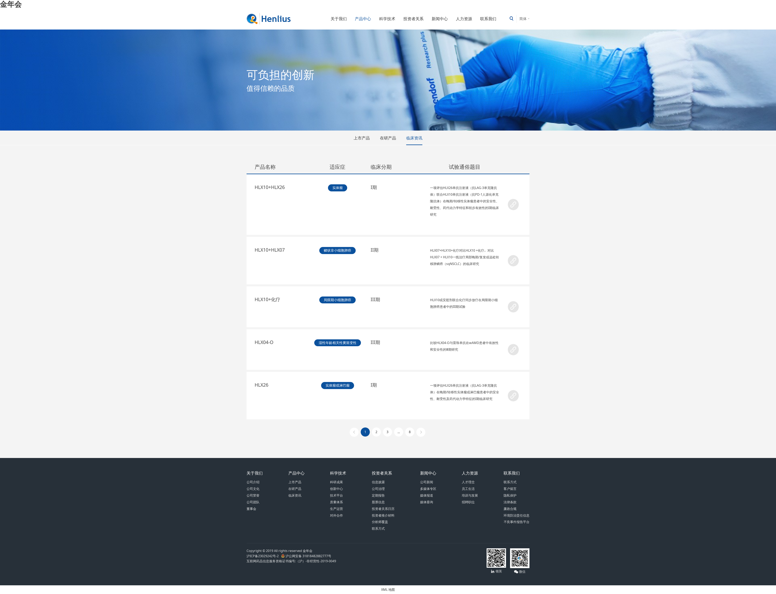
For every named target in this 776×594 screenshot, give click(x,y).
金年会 (11, 3)
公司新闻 (426, 482)
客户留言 (510, 488)
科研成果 (336, 482)
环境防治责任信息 (516, 515)
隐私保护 (510, 495)
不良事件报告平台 (516, 521)
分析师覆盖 (380, 521)
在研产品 (388, 138)
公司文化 (253, 488)
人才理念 (468, 482)
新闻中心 (440, 19)
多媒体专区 (428, 488)
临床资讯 (414, 138)
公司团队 (253, 502)
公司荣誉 (253, 495)
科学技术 (387, 19)
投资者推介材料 (383, 515)
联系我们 (488, 19)
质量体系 (336, 502)
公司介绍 (253, 482)
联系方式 (378, 528)
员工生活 (468, 488)
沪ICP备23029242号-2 (263, 556)
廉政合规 (510, 508)
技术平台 (336, 495)
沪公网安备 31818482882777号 (308, 556)
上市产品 (362, 138)
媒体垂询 (426, 502)
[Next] (420, 432)
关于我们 (339, 19)
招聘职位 (468, 502)
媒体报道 (426, 495)
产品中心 (363, 19)
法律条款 (510, 502)
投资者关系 (413, 19)
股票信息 (378, 502)
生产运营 (336, 508)
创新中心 (336, 488)
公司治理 (378, 488)
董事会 (251, 508)
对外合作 (336, 515)
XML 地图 (388, 589)
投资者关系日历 (383, 508)
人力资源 (464, 19)
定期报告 (378, 495)
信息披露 (378, 482)
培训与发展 (470, 495)
